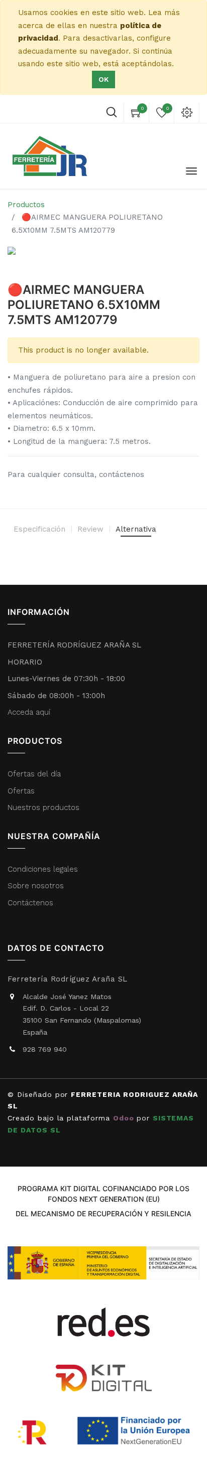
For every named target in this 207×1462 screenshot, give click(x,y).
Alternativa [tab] (136, 529)
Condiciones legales (44, 869)
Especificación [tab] (39, 529)
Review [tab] (90, 529)
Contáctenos (30, 902)
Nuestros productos (43, 807)
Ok (103, 79)
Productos (26, 204)
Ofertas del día (34, 773)
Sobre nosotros (36, 885)
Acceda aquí (29, 712)
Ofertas (21, 790)
